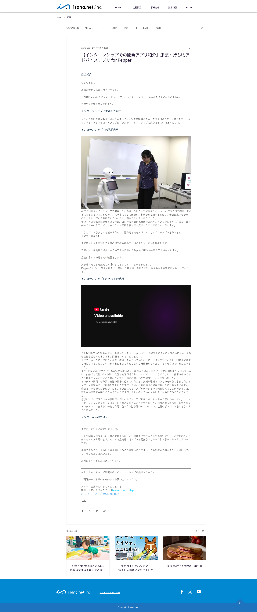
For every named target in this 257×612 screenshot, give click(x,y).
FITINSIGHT (142, 28)
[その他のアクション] (189, 48)
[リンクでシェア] (104, 510)
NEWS (89, 28)
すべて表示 (201, 531)
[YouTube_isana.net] (198, 591)
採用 (158, 28)
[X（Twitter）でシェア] (89, 510)
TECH (102, 28)
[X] (190, 591)
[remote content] (136, 316)
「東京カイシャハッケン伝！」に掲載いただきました (135, 567)
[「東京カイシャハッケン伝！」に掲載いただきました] (136, 548)
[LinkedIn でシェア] (97, 510)
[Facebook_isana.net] (181, 591)
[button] (202, 28)
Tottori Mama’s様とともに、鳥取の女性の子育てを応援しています (87, 568)
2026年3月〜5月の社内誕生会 (184, 565)
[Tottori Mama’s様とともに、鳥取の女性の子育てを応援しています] (87, 548)
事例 (114, 28)
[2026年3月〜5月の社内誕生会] (184, 548)
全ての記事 (72, 28)
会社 (125, 28)
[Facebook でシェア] (82, 510)
